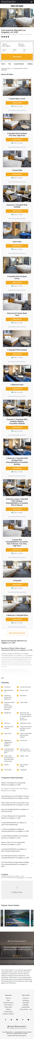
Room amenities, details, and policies (17, 110)
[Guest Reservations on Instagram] (17, 1019)
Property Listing (8, 1011)
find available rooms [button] (17, 633)
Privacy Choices (24, 1009)
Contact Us (26, 998)
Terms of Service (8, 1005)
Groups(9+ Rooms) (19, 64)
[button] (1, 17)
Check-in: (4, 44)
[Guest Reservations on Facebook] (6, 1019)
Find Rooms (17, 57)
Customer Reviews (8, 1002)
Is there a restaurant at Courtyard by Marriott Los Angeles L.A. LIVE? (13, 817)
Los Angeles (20, 877)
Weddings (30, 64)
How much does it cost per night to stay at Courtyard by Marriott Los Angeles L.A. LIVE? (15, 797)
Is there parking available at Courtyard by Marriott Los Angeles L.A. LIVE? (14, 837)
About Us (8, 998)
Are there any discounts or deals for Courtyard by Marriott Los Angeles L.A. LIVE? (15, 857)
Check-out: (21, 44)
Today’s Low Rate (17, 106)
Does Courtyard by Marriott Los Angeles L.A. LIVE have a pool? (15, 810)
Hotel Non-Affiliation (8, 1014)
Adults (15, 50)
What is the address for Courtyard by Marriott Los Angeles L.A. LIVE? (13, 784)
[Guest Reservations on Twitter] (11, 1019)
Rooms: (4, 50)
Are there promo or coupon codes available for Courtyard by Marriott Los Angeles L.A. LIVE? (15, 864)
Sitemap (8, 1009)
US (31, 877)
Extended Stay (26, 1007)
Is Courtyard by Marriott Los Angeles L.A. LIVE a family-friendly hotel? (14, 850)
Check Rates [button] (17, 103)
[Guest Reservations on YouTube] (28, 1019)
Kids (25, 50)
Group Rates (25, 1002)
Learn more (4, 70)
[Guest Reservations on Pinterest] (23, 1019)
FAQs (8, 1000)
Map (9, 64)
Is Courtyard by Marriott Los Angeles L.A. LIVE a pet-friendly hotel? (14, 824)
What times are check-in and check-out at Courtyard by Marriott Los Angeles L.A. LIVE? (15, 804)
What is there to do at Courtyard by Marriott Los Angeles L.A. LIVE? (13, 843)
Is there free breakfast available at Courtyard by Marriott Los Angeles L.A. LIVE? (15, 830)
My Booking (26, 1000)
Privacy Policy (8, 1007)
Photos (3, 64)
